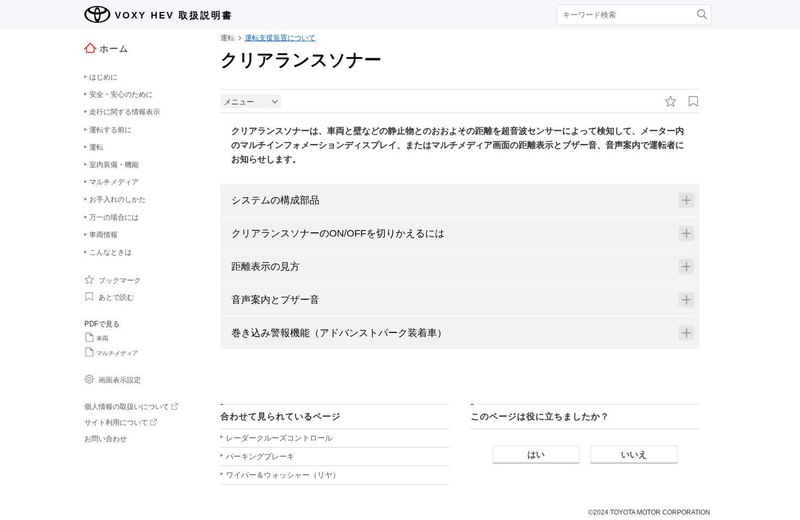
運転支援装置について (280, 38)
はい (536, 454)
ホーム (114, 48)
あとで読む (116, 297)
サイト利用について (116, 422)
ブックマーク (120, 280)
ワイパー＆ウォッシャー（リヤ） (283, 475)
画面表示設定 (120, 380)
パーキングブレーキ (260, 456)
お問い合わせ (105, 439)
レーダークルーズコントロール (279, 438)
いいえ (634, 454)
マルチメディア (117, 353)
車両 (102, 338)
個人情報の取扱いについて (126, 407)
